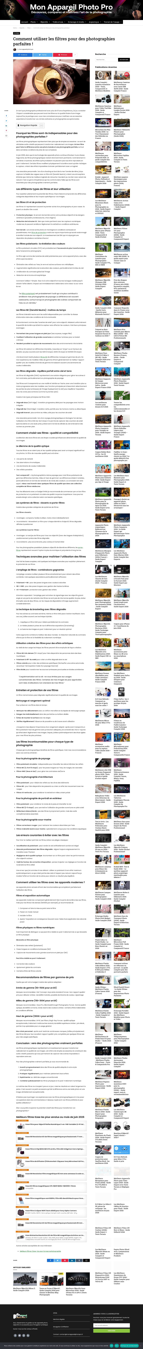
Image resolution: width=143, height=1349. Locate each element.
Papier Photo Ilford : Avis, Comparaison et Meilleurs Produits (122, 1252)
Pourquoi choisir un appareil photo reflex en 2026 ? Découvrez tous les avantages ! (121, 503)
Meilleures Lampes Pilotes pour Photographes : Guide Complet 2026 (103, 895)
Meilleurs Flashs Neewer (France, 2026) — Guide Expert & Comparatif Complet (120, 358)
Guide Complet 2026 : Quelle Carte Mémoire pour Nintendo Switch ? (103, 311)
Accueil (24, 22)
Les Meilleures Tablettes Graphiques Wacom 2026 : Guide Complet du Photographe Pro (121, 801)
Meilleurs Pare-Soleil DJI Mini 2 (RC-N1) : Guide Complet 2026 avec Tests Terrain (102, 357)
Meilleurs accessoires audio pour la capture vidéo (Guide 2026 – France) (103, 748)
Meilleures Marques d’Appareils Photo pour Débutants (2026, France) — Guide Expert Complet (103, 556)
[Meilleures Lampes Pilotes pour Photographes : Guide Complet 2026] (103, 885)
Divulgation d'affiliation (61, 1327)
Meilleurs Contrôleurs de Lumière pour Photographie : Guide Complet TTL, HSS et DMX (103, 259)
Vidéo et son (58, 22)
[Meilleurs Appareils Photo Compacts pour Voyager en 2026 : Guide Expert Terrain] (103, 419)
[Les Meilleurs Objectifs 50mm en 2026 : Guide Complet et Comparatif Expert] (103, 1242)
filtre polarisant (28, 293)
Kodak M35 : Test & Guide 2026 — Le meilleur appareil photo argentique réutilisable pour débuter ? (121, 872)
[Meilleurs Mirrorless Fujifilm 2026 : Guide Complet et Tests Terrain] (122, 146)
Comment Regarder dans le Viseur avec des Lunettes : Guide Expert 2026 (122, 311)
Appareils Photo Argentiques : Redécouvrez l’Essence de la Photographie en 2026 (102, 530)
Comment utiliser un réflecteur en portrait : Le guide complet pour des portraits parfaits (121, 967)
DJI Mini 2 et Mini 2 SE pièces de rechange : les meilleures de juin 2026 (103, 1208)
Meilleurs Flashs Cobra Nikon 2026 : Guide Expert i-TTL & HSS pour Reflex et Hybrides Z (102, 967)
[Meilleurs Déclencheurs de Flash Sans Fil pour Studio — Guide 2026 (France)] (103, 1027)
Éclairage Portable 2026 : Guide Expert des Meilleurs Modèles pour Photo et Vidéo (122, 1015)
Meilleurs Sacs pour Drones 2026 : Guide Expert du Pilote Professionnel (122, 825)
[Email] (6, 136)
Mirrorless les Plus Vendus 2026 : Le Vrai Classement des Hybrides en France (102, 134)
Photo (33, 22)
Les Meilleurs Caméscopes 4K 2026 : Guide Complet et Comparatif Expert (121, 1114)
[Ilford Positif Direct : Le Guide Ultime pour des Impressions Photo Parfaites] (122, 980)
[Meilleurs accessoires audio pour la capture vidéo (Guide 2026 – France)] (103, 737)
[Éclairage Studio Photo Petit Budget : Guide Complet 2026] (103, 909)
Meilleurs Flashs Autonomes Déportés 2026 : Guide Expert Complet (120, 1062)
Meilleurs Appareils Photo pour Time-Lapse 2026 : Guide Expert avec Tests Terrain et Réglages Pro (122, 1183)
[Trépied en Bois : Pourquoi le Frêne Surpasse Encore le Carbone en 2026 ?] (103, 322)
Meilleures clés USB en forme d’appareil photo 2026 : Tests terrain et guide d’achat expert (103, 774)
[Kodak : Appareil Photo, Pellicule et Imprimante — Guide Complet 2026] (103, 169)
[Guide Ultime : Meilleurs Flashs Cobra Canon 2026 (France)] (103, 980)
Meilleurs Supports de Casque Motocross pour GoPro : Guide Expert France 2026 (103, 383)
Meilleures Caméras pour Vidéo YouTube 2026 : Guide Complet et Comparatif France (103, 110)
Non (116, 1345)
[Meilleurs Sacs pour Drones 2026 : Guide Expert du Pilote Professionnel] (122, 814)
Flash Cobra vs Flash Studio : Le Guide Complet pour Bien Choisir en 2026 (103, 944)
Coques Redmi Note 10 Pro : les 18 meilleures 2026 (103, 454)
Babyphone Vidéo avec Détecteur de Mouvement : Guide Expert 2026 (103, 799)
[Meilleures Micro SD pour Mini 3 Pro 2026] (103, 713)
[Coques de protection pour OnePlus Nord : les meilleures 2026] (103, 1149)
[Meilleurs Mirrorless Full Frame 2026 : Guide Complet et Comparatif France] (122, 932)
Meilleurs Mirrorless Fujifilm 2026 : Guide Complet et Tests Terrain (121, 157)
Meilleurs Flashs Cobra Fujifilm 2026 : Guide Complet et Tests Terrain (103, 1014)
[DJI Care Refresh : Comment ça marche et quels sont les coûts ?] (103, 691)
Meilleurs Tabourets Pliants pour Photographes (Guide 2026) (122, 133)
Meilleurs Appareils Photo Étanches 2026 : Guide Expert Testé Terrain (122, 382)
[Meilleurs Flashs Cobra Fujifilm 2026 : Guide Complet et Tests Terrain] (103, 1003)
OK (111, 1345)
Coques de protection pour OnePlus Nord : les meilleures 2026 (102, 1160)
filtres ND (43, 357)
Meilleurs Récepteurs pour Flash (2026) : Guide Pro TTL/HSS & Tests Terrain (103, 1182)
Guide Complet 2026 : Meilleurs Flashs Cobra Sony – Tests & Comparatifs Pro (103, 1061)
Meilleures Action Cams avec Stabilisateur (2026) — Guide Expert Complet (121, 205)
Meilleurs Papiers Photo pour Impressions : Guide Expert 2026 (103, 1085)
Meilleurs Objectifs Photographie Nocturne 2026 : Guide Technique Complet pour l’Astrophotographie (103, 629)
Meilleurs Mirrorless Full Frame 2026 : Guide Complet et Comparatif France (121, 944)
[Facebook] (6, 116)
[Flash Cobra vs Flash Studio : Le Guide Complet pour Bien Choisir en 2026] (103, 932)
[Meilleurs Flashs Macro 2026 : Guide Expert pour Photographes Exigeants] (103, 1102)
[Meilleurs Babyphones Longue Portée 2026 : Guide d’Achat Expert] (122, 98)
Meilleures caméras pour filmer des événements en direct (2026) (103, 870)
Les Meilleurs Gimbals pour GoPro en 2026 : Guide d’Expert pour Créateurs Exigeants (122, 678)
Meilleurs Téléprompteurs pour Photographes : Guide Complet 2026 (121, 1038)
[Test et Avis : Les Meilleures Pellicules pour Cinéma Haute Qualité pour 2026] (103, 814)
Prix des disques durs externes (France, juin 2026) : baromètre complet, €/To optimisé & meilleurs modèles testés (121, 286)
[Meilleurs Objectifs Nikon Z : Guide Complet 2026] (25, 1279)
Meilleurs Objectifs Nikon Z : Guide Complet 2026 (24, 1289)
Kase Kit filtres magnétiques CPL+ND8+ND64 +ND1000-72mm (50, 1186)
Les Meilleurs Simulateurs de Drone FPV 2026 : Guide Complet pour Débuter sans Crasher (122, 1278)
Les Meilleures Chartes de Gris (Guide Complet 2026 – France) (101, 579)
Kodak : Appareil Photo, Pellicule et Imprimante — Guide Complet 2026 (103, 180)
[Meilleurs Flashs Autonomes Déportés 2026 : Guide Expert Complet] (122, 1051)
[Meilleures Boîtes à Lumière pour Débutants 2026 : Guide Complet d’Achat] (122, 885)
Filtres (16, 33)
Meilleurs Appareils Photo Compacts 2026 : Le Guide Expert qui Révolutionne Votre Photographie (122, 530)
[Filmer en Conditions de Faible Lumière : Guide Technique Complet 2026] (122, 713)
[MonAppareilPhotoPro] (71, 10)
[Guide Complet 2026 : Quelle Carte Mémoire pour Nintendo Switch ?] (103, 300)
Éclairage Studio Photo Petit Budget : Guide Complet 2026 (103, 918)
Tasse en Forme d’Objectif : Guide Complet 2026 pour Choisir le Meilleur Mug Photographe (49, 1291)
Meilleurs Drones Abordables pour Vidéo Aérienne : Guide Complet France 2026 (102, 677)
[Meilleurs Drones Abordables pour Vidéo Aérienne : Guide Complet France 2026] (103, 666)
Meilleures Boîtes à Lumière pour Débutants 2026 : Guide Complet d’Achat (121, 896)
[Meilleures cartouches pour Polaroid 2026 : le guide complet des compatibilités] (103, 146)
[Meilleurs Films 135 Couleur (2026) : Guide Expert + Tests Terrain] (103, 1220)
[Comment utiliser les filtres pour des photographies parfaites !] (51, 84)
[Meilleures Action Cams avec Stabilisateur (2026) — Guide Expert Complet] (122, 193)
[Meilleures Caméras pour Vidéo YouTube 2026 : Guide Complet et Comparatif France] (103, 98)
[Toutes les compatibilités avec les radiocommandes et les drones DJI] (122, 395)
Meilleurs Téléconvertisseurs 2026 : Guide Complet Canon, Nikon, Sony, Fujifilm (121, 775)
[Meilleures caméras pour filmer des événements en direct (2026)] (103, 859)
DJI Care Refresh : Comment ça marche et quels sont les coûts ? (102, 702)
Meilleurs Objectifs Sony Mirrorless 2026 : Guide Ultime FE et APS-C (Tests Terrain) (76, 1291)
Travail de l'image (111, 22)
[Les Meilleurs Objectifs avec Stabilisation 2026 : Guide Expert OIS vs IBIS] (103, 642)
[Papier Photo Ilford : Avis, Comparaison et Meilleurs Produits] (122, 1242)
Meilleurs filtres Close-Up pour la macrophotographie (40, 1251)
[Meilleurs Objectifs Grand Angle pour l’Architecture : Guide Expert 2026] (122, 593)
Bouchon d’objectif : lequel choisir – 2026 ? (121, 1135)
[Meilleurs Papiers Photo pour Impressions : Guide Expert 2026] (103, 1074)
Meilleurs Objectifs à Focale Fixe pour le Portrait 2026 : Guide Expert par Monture (121, 580)
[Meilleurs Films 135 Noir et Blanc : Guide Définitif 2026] (122, 1220)
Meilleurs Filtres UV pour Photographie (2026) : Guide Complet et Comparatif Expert (121, 233)
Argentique (94, 22)
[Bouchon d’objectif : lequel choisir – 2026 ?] (122, 1126)
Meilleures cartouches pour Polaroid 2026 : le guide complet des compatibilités (102, 157)
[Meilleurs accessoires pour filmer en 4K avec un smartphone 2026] (122, 642)
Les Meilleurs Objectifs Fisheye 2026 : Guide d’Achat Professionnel (122, 848)
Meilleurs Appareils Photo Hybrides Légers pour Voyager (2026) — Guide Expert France (122, 431)
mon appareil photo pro (26, 49)
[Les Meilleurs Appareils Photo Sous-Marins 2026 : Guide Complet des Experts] (122, 543)
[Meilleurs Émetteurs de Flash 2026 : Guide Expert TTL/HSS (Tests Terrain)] (103, 1126)
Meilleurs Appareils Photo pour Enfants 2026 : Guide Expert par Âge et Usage (103, 479)
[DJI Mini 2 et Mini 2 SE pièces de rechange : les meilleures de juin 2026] (103, 1197)
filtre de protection (39, 232)
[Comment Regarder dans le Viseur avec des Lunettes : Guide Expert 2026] (122, 300)
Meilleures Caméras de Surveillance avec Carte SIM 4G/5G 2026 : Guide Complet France (122, 86)
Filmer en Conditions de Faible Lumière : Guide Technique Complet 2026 (120, 725)
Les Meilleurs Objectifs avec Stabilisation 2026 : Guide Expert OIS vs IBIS (103, 654)
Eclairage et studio (76, 22)
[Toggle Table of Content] (40, 125)
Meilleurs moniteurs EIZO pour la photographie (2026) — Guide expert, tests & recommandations (121, 1088)
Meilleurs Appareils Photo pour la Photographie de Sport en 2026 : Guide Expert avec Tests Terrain (103, 504)
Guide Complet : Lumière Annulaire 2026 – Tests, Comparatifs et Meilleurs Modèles (102, 86)
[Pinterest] (6, 131)
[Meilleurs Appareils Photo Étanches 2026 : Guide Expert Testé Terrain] (122, 371)
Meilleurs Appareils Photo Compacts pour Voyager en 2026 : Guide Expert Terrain (103, 430)
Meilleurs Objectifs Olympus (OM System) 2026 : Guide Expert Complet (102, 284)
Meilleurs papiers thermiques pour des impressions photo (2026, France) (121, 181)
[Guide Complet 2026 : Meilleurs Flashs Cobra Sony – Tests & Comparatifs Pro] (103, 1051)
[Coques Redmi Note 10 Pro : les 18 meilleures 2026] (103, 444)
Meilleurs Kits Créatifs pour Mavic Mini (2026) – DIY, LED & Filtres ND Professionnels (122, 333)
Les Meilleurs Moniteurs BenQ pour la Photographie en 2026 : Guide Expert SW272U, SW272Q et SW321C (103, 207)
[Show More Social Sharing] (75, 55)
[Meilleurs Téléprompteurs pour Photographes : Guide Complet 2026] (122, 1027)
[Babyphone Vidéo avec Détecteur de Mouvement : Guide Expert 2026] (103, 788)
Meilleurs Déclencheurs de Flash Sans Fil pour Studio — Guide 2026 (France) (103, 1038)
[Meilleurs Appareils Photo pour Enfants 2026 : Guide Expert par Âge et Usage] (103, 468)
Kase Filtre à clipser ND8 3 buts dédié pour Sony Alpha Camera (51, 1211)
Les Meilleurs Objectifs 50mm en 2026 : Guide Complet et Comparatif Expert (102, 1253)
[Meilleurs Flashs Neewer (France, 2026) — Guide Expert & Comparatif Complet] (122, 346)
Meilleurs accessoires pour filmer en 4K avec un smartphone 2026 (121, 654)
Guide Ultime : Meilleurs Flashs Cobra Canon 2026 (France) (102, 990)
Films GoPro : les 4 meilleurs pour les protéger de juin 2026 (121, 702)
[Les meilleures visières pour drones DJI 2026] (103, 395)
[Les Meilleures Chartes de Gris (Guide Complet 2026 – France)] (103, 569)
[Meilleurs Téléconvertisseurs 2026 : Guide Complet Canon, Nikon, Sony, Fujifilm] (122, 762)
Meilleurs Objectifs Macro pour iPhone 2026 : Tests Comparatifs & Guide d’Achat (103, 232)
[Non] (141, 1346)
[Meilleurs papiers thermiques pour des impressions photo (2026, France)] (122, 169)
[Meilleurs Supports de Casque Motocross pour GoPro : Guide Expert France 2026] (103, 371)
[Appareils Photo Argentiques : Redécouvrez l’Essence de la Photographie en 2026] (103, 517)
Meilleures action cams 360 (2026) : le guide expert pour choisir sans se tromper (121, 258)
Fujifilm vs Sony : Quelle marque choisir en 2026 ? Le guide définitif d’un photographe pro (121, 456)
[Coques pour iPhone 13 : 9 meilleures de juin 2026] (122, 616)
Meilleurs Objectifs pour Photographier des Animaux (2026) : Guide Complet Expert (103, 604)
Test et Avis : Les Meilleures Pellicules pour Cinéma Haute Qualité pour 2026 (102, 826)
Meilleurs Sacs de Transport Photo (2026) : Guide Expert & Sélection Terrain (121, 920)
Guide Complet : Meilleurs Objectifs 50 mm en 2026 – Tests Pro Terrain (102, 848)
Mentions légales (59, 1319)
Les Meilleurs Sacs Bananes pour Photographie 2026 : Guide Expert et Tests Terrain (122, 480)
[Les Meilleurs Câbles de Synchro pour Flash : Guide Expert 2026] (122, 1197)
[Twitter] (6, 121)
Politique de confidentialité (129, 1345)
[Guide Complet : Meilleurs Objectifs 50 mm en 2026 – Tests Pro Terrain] (103, 838)
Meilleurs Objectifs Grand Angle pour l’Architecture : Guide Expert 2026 (121, 603)
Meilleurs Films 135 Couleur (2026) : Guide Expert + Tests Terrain (103, 1231)
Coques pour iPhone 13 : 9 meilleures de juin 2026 (122, 626)
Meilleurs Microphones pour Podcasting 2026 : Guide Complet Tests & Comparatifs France (122, 749)
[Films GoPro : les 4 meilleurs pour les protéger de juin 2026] (122, 691)
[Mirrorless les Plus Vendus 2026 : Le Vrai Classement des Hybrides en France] (103, 122)
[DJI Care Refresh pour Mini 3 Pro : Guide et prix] (122, 1149)
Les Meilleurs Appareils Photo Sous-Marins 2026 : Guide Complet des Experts (121, 555)
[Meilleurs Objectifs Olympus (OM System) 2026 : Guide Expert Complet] (103, 272)
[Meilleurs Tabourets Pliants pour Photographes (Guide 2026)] (122, 122)
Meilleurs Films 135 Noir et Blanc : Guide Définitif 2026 (122, 1230)
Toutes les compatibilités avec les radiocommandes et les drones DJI (122, 406)
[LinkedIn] (6, 126)
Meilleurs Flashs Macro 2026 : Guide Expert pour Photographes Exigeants (102, 1114)
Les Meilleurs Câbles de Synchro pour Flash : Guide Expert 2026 (121, 1207)
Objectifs (44, 22)
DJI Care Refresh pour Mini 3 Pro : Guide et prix (120, 1159)
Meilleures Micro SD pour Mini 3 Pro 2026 (102, 723)
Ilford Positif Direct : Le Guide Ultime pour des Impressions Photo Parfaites (121, 991)
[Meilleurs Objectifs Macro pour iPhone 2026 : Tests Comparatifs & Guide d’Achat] (103, 221)
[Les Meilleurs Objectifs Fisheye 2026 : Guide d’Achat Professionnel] (122, 838)
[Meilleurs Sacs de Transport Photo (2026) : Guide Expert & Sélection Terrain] (122, 909)
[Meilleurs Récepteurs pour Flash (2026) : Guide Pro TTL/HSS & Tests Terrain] (103, 1171)
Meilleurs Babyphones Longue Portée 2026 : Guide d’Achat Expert (121, 110)
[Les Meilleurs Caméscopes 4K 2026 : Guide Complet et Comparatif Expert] (122, 1102)
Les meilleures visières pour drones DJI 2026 (101, 404)
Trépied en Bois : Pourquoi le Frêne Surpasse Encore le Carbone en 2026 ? (102, 332)
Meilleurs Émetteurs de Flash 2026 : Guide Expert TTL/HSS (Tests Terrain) (103, 1137)
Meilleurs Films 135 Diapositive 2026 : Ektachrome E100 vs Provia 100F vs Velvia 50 (103, 1277)
